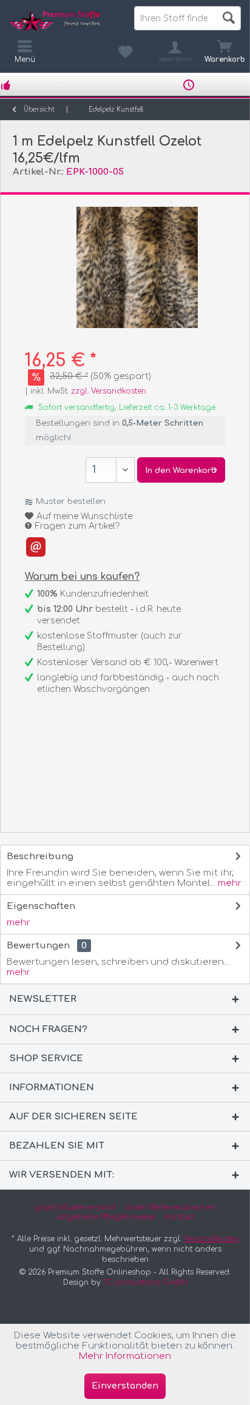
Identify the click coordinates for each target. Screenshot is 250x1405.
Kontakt (179, 1217)
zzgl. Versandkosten (108, 391)
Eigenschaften (41, 906)
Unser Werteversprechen (170, 1207)
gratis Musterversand (75, 1207)
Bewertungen (38, 946)
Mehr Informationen (125, 1356)
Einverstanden (125, 1385)
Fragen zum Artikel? (76, 526)
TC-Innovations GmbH (145, 1282)
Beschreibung (40, 856)
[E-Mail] (36, 547)
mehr (228, 883)
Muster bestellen (71, 501)
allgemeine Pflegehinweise (105, 1217)
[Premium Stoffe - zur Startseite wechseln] (62, 21)
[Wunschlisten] (125, 51)
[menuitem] (225, 51)
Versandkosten (211, 1239)
